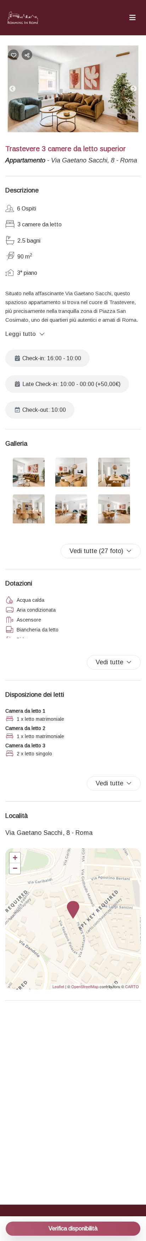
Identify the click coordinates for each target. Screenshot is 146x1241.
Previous (17, 90)
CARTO (132, 986)
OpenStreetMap (85, 986)
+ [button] (15, 857)
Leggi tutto (20, 334)
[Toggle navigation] (132, 17)
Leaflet (58, 986)
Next (139, 90)
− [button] (15, 868)
